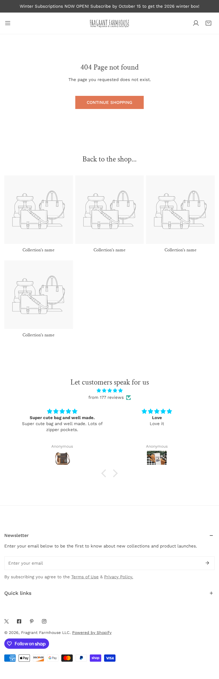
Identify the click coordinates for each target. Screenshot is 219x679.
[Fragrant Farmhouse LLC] (109, 23)
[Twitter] (6, 621)
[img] (109, 390)
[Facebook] (19, 621)
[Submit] (207, 562)
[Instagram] (44, 621)
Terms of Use (85, 576)
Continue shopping (109, 102)
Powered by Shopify (91, 632)
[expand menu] (7, 23)
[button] (208, 23)
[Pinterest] (31, 621)
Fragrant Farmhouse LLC (45, 632)
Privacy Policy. (118, 576)
